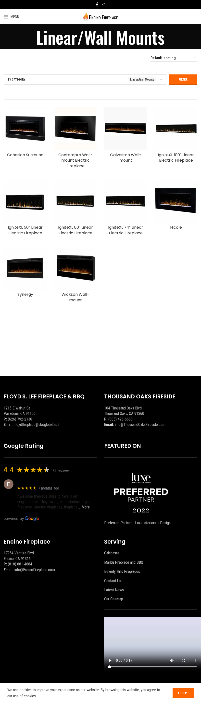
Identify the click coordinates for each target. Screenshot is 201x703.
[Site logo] (101, 16)
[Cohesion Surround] (25, 128)
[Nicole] (175, 201)
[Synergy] (25, 268)
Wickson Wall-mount (75, 297)
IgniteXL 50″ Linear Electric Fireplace (25, 230)
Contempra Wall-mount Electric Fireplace (75, 160)
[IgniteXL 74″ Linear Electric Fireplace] (125, 201)
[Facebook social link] (97, 4)
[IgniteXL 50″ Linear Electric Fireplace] (25, 201)
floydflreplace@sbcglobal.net (36, 424)
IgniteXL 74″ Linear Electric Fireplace (125, 230)
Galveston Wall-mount (125, 157)
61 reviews (61, 471)
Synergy (25, 294)
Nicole (176, 227)
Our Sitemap (113, 599)
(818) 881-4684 (20, 564)
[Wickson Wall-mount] (75, 268)
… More (84, 507)
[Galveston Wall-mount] (125, 128)
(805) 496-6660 (120, 419)
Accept (183, 693)
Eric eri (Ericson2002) (35, 481)
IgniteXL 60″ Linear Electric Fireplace (75, 230)
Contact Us (112, 580)
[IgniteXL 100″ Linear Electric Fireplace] (175, 128)
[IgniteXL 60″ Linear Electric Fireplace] (75, 201)
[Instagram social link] (103, 4)
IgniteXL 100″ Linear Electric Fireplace (176, 157)
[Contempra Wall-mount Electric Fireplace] (75, 128)
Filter (183, 79)
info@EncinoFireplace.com (34, 569)
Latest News (114, 590)
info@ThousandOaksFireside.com (140, 424)
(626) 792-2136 (20, 419)
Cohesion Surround (25, 155)
